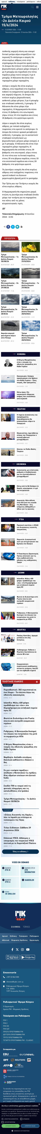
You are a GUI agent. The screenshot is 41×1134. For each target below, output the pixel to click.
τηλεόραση (21, 2)
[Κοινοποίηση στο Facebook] (8, 227)
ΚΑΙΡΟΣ (4, 43)
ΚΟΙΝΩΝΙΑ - (7, 752)
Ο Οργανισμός (8, 1006)
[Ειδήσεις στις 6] (10, 882)
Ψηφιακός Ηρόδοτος (19, 940)
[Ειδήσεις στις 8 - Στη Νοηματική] (29, 870)
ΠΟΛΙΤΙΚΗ (21, 409)
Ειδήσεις (13, 936)
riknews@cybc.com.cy (14, 982)
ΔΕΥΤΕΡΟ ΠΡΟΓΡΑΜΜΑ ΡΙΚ (14, 1035)
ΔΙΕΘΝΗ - (6, 713)
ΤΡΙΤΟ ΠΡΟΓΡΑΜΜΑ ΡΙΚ (12, 1037)
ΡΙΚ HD (6, 1026)
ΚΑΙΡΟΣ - (6, 804)
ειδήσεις (12, 2)
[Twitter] (17, 950)
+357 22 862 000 (12, 977)
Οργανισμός (34, 940)
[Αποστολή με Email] (17, 227)
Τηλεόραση (23, 936)
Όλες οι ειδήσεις (20, 852)
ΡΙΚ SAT (6, 1029)
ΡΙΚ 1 (5, 1020)
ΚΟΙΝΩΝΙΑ (21, 354)
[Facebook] (13, 950)
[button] (2, 1119)
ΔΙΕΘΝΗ (21, 573)
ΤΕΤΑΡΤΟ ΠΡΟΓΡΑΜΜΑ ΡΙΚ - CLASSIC (18, 1040)
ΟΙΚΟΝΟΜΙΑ (21, 464)
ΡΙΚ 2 (5, 1023)
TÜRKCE (26, 927)
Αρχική (5, 936)
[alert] (20, 1118)
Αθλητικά (5, 940)
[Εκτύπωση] (21, 226)
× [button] (39, 1104)
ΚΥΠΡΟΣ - (6, 698)
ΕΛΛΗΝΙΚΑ (15, 927)
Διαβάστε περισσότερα (30, 1115)
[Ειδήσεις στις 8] (10, 870)
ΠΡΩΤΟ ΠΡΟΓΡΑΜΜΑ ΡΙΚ (13, 1032)
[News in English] (10, 894)
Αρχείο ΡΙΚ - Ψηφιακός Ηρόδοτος (16, 1009)
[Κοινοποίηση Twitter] (13, 227)
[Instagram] (22, 950)
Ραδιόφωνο (34, 936)
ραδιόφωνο (31, 2)
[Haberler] (29, 882)
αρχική (4, 2)
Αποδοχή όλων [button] (11, 1126)
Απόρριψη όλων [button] (30, 1126)
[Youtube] (27, 950)
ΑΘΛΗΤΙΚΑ (21, 630)
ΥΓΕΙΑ (21, 520)
